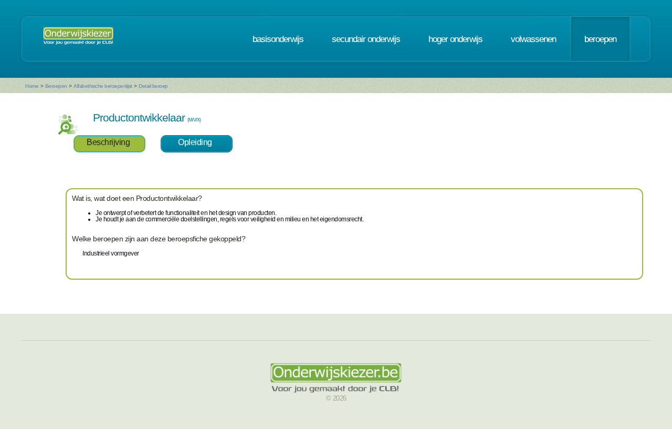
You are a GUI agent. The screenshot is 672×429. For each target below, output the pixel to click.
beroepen (600, 39)
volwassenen (533, 39)
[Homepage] (78, 38)
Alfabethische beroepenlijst (103, 86)
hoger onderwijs (455, 39)
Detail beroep (153, 86)
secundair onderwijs (366, 39)
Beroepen (56, 86)
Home (31, 86)
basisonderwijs (278, 39)
